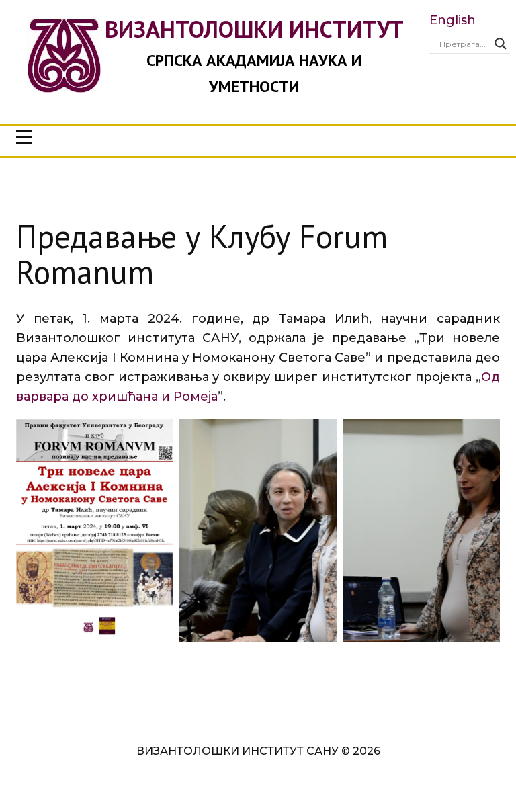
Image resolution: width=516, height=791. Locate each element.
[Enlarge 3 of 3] (482, 437)
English (452, 20)
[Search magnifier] (500, 43)
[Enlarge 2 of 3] (319, 437)
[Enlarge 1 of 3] (156, 437)
